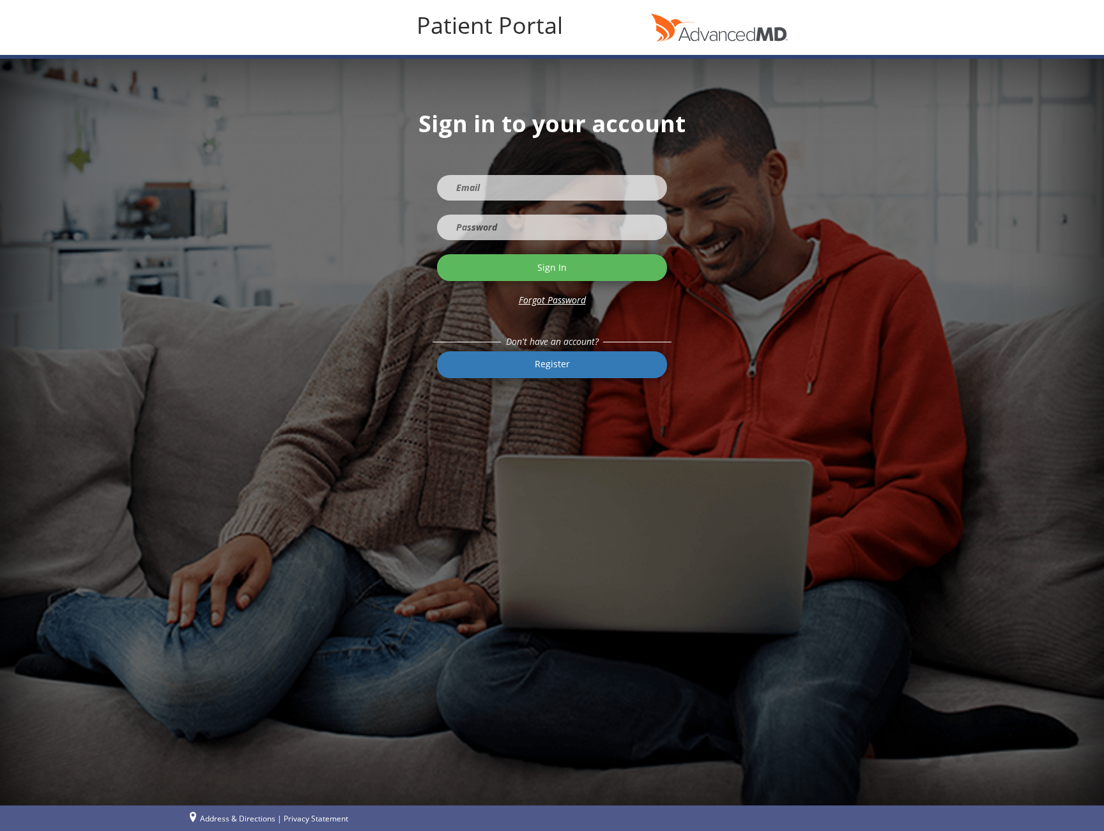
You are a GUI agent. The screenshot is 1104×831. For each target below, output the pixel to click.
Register (552, 364)
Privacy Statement (316, 818)
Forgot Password (552, 300)
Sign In (552, 267)
